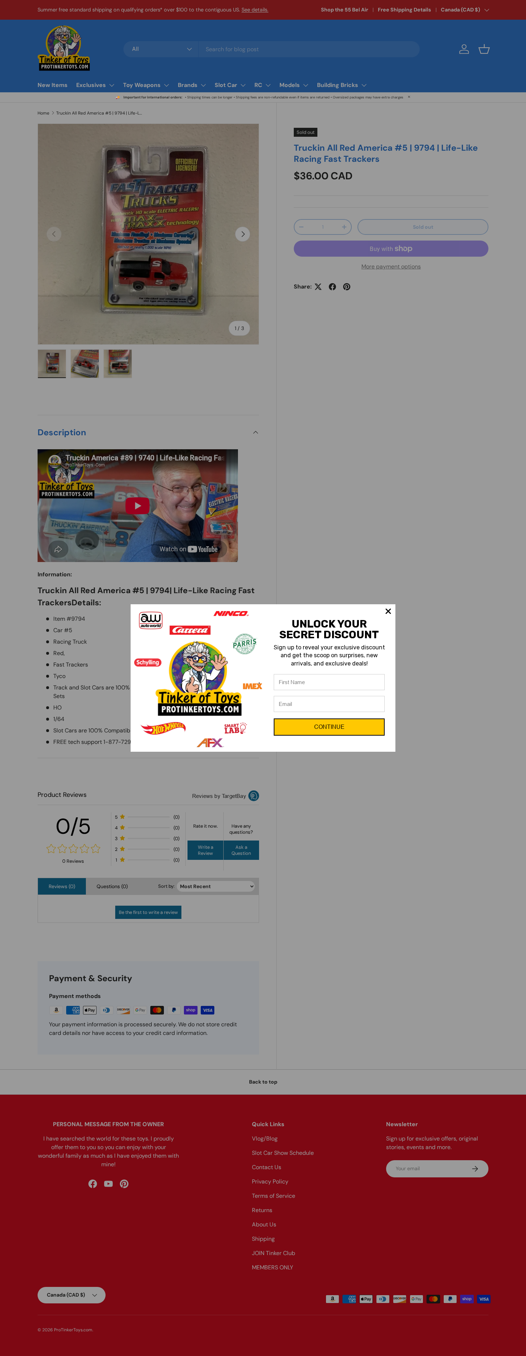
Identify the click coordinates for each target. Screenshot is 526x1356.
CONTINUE (329, 727)
